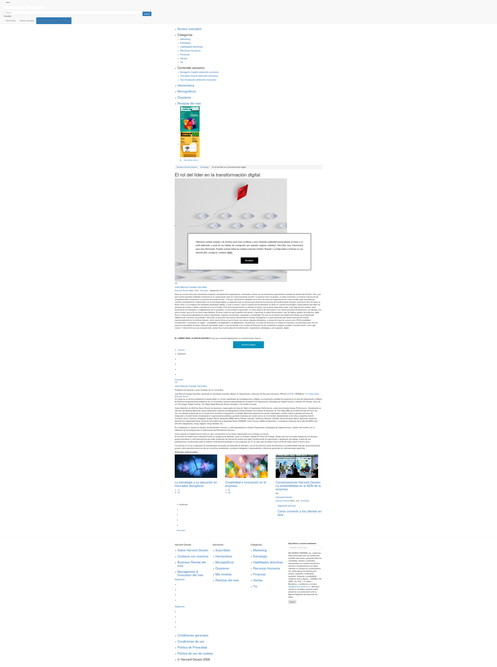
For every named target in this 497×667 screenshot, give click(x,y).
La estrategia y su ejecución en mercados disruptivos (196, 484)
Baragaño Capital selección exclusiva (199, 72)
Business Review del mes (191, 564)
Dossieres (184, 97)
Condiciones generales (192, 635)
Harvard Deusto (284, 497)
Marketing (260, 550)
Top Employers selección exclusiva (198, 79)
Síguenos (180, 579)
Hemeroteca (11, 20)
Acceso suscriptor (27, 20)
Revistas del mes (189, 103)
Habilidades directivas (191, 46)
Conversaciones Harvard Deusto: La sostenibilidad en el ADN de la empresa (298, 485)
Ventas (183, 58)
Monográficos (186, 91)
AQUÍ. (230, 252)
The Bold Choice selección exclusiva (199, 75)
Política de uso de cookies (195, 653)
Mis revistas (223, 574)
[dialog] (249, 252)
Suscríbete (222, 550)
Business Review (182, 290)
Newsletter (65, 20)
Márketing (185, 39)
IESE (291, 393)
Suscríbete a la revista (47, 20)
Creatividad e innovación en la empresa (245, 484)
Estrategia (185, 42)
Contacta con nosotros (192, 556)
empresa (181, 350)
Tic (181, 62)
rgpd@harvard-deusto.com (299, 586)
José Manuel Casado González (191, 287)
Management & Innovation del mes (190, 573)
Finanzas (185, 54)
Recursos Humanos (190, 50)
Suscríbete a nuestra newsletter (302, 543)
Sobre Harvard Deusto (192, 550)
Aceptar (249, 260)
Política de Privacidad (192, 647)
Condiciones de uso (190, 641)
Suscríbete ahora (191, 160)
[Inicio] (77, 7)
